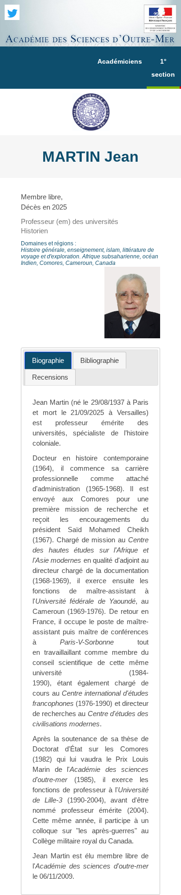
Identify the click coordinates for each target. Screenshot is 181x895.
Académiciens (119, 61)
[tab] (48, 360)
